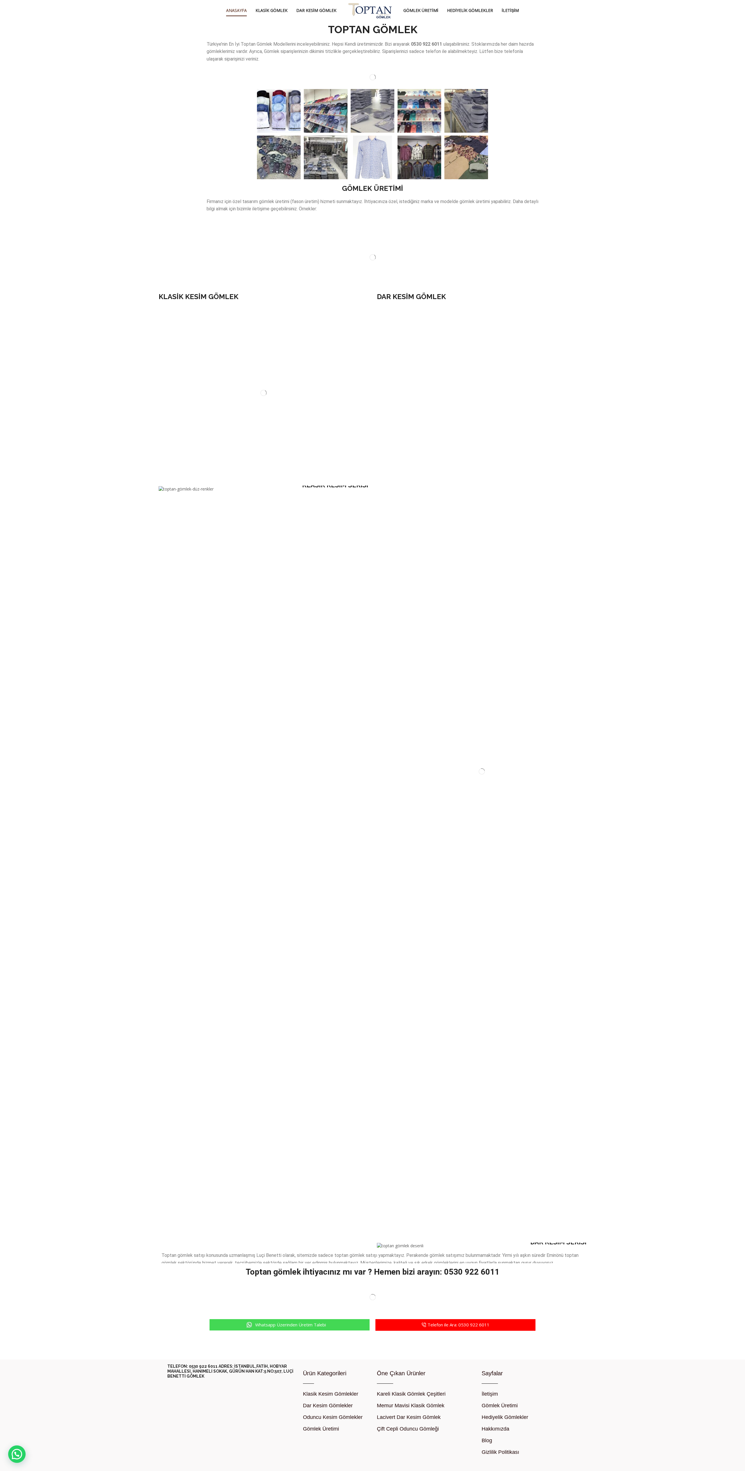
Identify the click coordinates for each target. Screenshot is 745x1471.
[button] (290, 1324)
